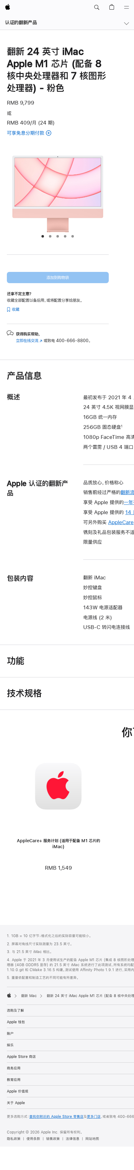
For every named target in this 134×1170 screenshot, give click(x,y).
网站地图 (92, 1139)
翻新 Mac (29, 996)
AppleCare (121, 522)
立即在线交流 (29, 340)
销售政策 (53, 1139)
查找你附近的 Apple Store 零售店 (56, 1116)
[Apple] (9, 995)
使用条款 (33, 1139)
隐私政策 (14, 1139)
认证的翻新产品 (21, 22)
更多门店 (94, 1116)
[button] (96, 7)
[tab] (42, 236)
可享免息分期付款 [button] (33, 133)
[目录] (126, 7)
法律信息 (72, 1139)
